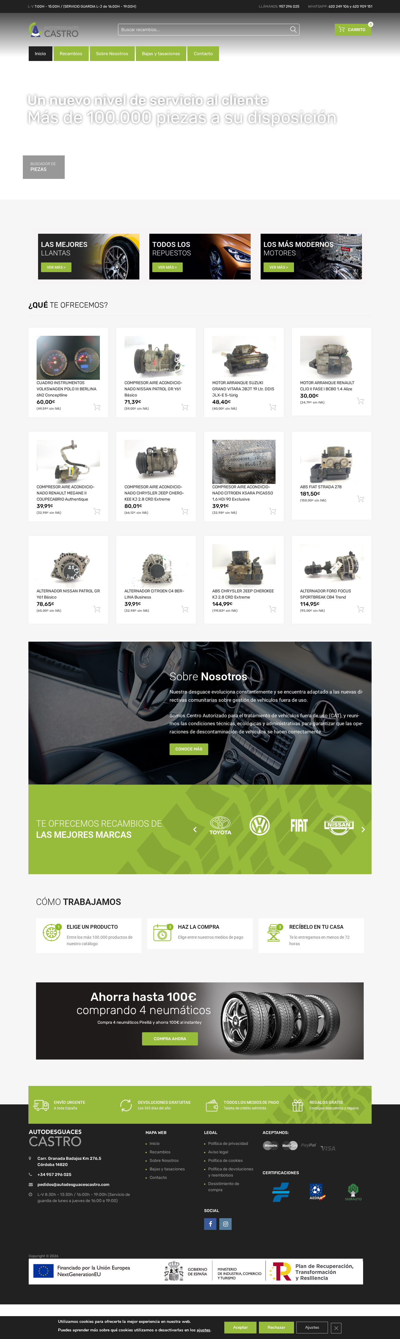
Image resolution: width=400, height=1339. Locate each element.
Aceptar (240, 1327)
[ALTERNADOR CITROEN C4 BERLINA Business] (156, 566)
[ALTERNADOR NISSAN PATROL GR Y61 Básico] (68, 566)
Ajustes (312, 1327)
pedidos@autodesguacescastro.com (73, 1184)
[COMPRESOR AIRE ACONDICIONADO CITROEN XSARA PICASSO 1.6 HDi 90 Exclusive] (244, 462)
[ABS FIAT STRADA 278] (331, 462)
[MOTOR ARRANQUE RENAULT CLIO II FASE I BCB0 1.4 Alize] (331, 358)
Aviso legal (218, 1152)
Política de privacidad (228, 1143)
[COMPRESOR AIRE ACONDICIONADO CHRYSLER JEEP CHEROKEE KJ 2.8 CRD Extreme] (156, 462)
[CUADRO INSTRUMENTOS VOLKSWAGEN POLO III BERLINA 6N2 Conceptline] (68, 358)
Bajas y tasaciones (161, 53)
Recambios (71, 53)
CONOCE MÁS (188, 749)
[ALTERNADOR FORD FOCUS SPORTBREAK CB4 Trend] (331, 566)
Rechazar (276, 1327)
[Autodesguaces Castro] (53, 29)
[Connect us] (210, 1224)
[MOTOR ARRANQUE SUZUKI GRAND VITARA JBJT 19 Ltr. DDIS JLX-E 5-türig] (244, 358)
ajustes (203, 1330)
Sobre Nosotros (112, 53)
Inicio (40, 53)
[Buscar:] (209, 29)
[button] (195, 829)
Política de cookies (225, 1160)
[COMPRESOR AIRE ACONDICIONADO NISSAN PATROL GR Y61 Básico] (156, 358)
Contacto (203, 53)
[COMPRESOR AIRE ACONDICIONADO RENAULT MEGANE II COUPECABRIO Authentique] (68, 462)
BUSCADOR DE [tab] (43, 167)
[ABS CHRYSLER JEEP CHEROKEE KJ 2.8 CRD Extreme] (244, 566)
